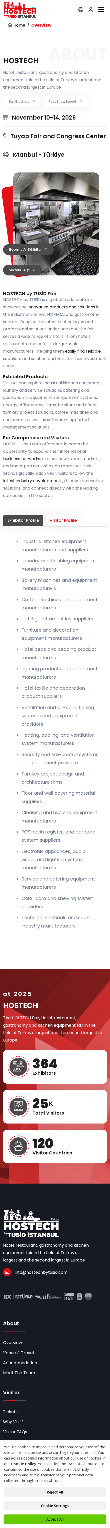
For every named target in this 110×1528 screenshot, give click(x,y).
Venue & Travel (18, 1353)
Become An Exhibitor (25, 249)
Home (18, 25)
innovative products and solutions (61, 307)
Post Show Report (63, 101)
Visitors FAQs (19, 270)
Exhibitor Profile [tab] (23, 520)
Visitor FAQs (15, 1432)
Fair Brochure (19, 101)
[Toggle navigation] (101, 9)
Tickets (10, 1412)
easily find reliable (83, 351)
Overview (12, 1343)
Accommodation (20, 1363)
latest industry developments (32, 481)
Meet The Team (19, 1373)
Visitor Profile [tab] (63, 520)
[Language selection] (80, 9)
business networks (21, 459)
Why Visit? (13, 1422)
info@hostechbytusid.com (41, 1272)
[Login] (91, 9)
